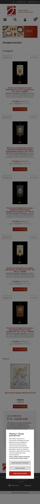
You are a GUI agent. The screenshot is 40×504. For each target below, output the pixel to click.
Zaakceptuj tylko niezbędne (20, 463)
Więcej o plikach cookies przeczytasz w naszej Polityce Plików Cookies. (19, 457)
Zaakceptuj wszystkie (20, 473)
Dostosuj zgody (20, 468)
